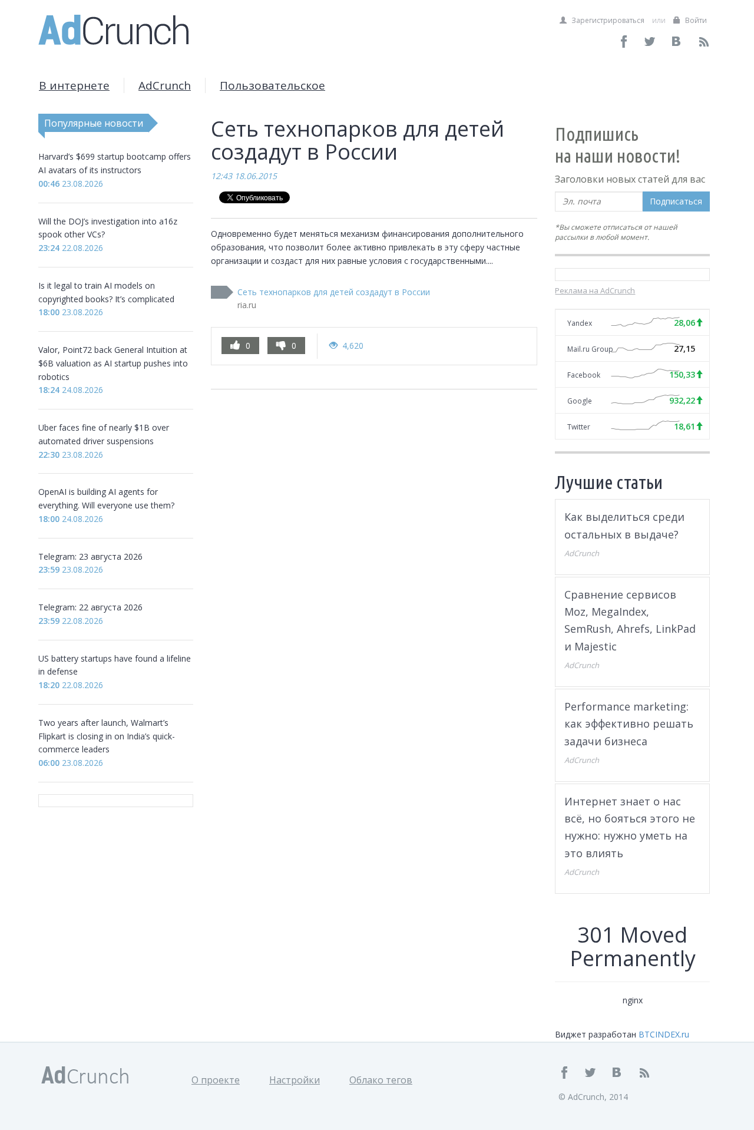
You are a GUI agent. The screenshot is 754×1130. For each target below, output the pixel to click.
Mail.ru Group (590, 349)
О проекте (215, 1079)
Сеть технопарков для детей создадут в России (333, 292)
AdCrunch (164, 85)
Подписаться (676, 201)
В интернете (74, 85)
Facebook (583, 375)
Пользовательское (272, 85)
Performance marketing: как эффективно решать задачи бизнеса (628, 723)
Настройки (294, 1079)
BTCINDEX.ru (664, 1034)
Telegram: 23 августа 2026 (90, 556)
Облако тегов (380, 1079)
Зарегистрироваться (607, 20)
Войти (695, 20)
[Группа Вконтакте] (677, 41)
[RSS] (703, 41)
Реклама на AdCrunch (595, 290)
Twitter (578, 427)
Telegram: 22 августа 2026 (90, 607)
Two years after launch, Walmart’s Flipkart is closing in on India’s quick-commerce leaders (106, 736)
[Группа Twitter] (650, 41)
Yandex (579, 323)
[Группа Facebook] (624, 41)
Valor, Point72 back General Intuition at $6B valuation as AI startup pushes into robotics (113, 363)
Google (579, 401)
